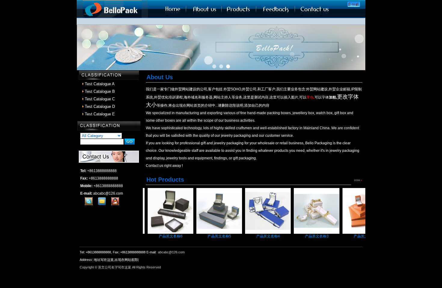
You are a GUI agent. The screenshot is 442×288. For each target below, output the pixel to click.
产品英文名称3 (311, 236)
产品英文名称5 (214, 236)
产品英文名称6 (165, 236)
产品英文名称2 (360, 236)
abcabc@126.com (171, 252)
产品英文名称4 (262, 236)
